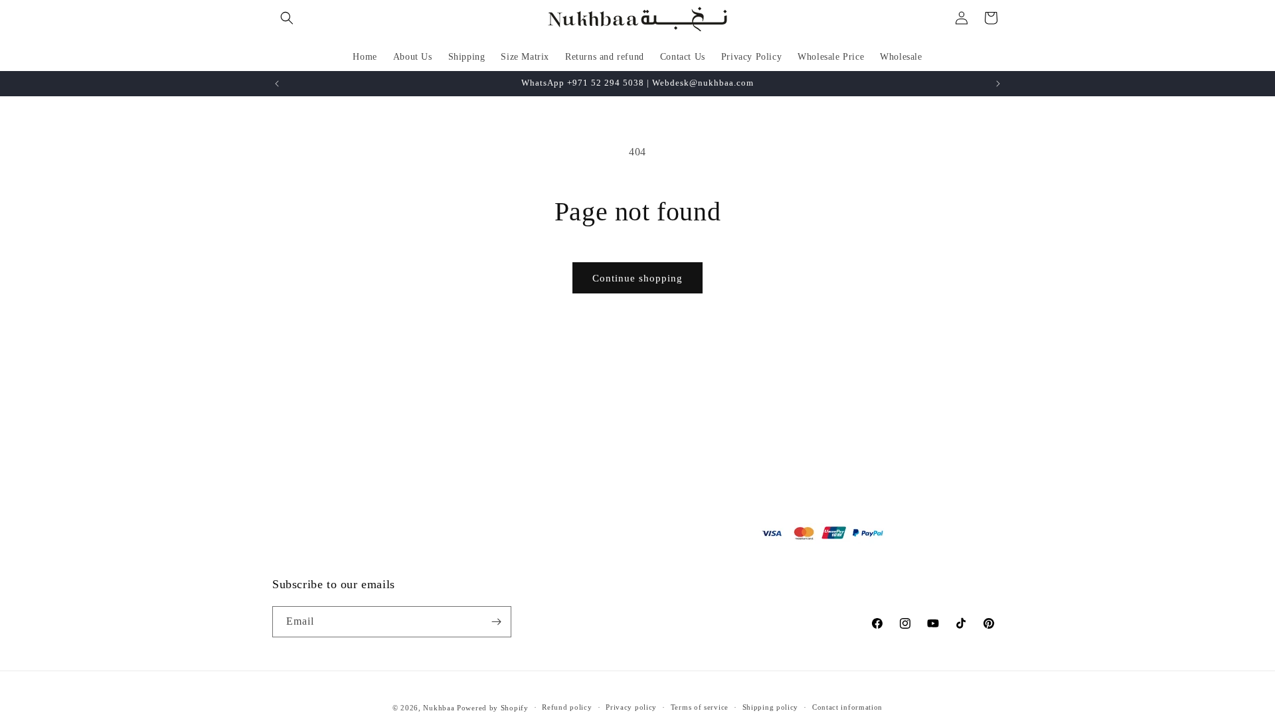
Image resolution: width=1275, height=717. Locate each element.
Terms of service (699, 707)
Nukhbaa (438, 708)
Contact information (847, 707)
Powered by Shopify (493, 708)
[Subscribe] (496, 621)
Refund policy (567, 707)
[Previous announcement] (277, 83)
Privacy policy (631, 707)
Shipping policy (770, 707)
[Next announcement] (998, 83)
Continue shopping (637, 278)
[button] (286, 18)
